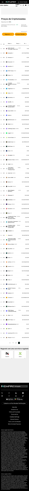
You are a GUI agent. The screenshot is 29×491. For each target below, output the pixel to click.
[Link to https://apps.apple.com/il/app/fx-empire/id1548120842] (10, 399)
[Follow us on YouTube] (26, 5)
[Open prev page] (10, 343)
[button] (2, 2)
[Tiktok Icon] (25, 396)
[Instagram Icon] (4, 396)
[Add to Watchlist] (1, 44)
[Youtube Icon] (25, 393)
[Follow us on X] (21, 5)
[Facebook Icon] (11, 393)
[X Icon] (4, 393)
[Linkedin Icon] (18, 393)
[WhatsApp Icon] (18, 396)
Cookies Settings (14, 417)
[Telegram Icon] (11, 396)
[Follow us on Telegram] (28, 5)
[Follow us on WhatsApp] (23, 5)
